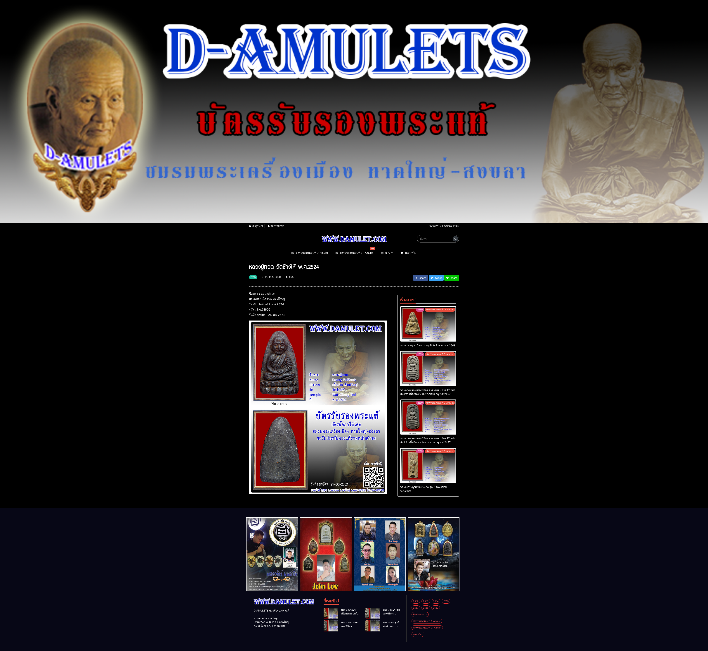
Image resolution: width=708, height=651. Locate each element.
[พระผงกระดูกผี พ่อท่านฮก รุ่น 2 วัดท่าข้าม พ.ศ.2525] (428, 465)
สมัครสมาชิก (277, 225)
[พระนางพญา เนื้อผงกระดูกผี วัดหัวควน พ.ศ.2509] (428, 324)
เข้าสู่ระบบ (257, 225)
